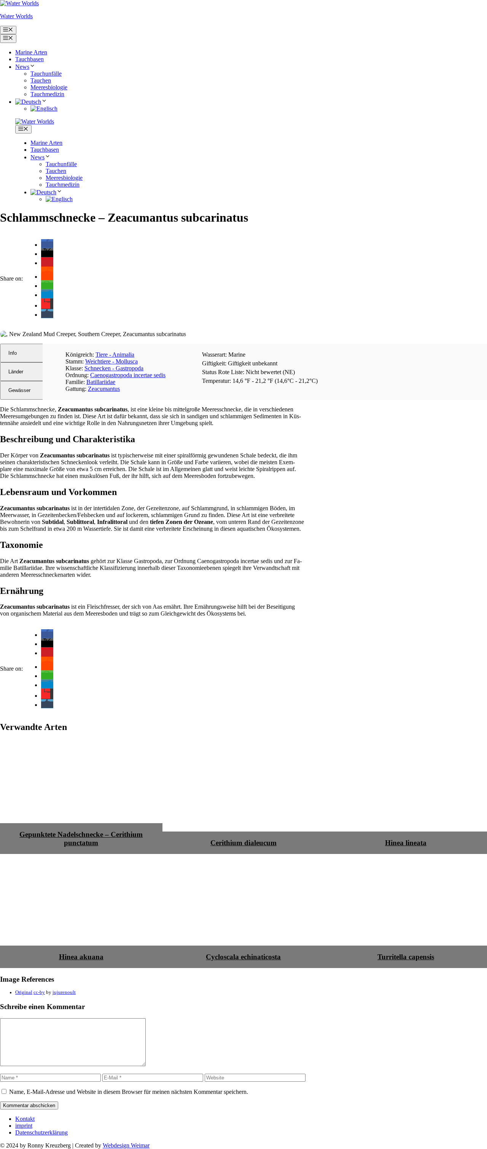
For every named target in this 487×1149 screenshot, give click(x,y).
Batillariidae (100, 382)
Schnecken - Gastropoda (113, 368)
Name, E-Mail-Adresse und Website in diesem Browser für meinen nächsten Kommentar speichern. (128, 1092)
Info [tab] (12, 353)
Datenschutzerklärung (41, 1132)
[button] (47, 244)
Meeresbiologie (48, 87)
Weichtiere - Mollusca (111, 361)
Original (23, 992)
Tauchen (40, 80)
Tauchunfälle (46, 73)
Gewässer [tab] (19, 390)
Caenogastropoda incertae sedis (128, 375)
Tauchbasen (29, 59)
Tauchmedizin (47, 94)
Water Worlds (16, 16)
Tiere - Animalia (114, 354)
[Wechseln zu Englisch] (43, 108)
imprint (23, 1125)
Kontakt (25, 1119)
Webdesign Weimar (126, 1145)
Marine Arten (31, 52)
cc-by (39, 992)
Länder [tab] (15, 372)
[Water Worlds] (34, 121)
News (22, 66)
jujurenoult (64, 992)
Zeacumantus (104, 389)
